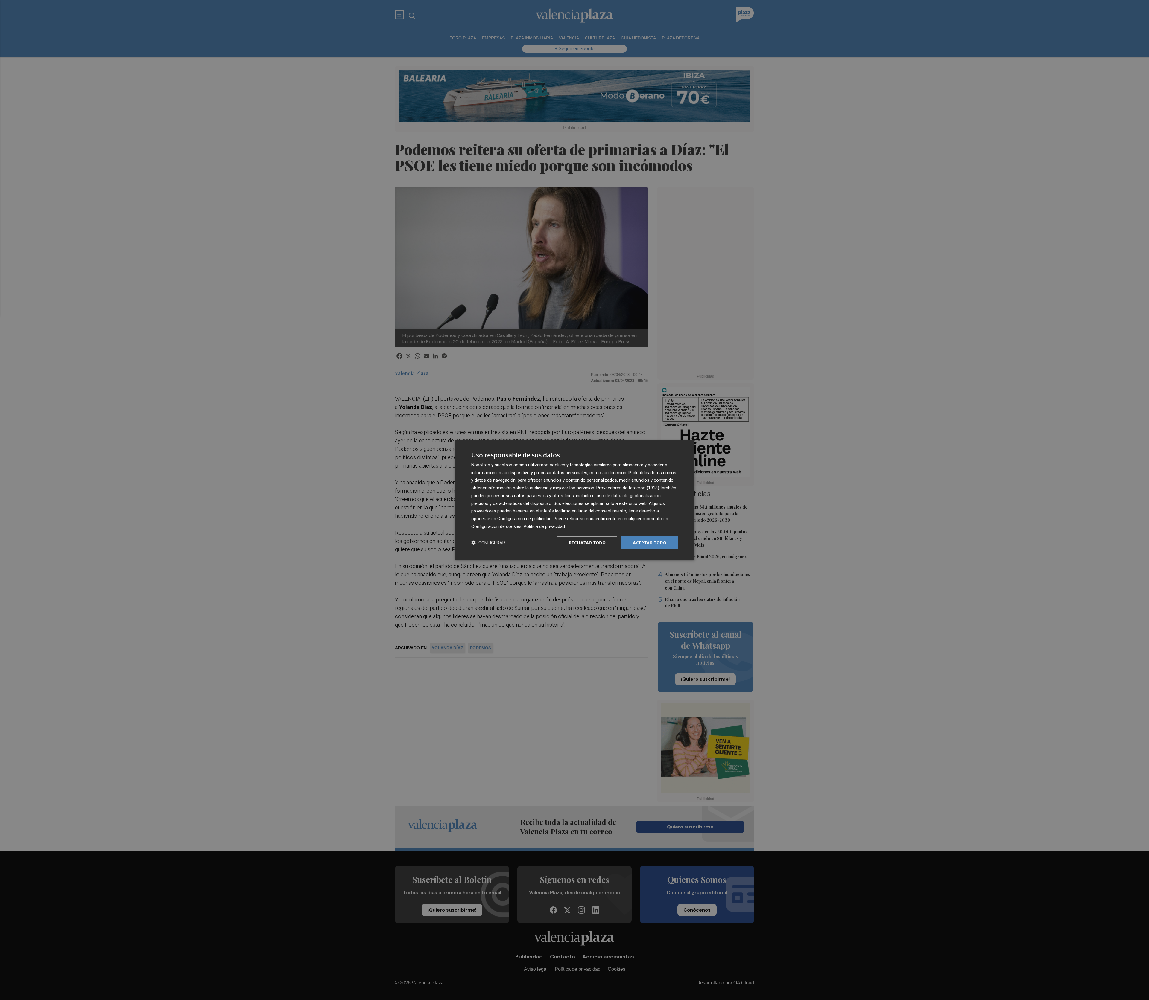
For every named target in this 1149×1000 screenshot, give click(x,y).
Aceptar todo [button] (649, 542)
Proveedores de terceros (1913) (627, 488)
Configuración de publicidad (524, 518)
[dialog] (574, 500)
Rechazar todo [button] (587, 542)
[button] (488, 542)
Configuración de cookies (496, 526)
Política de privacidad (544, 526)
